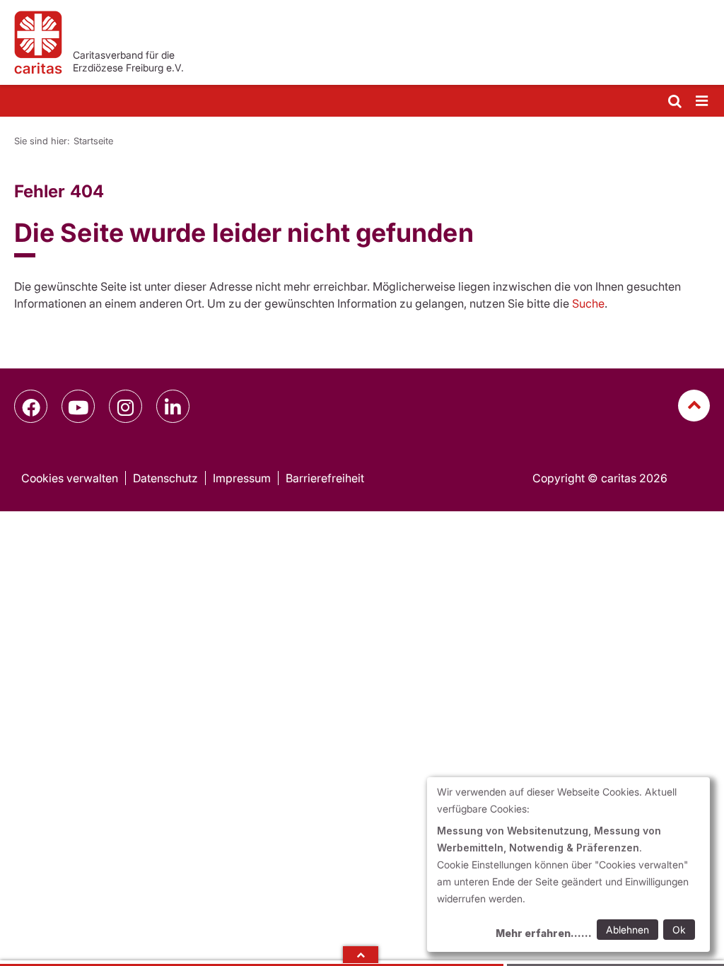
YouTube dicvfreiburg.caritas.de (78, 406)
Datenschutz (165, 478)
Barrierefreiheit (325, 478)
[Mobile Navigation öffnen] (703, 101)
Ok (679, 930)
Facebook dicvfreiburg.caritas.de (30, 406)
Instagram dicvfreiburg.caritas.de (125, 406)
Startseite (93, 140)
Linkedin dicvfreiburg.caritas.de (172, 406)
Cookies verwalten (69, 478)
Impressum (242, 478)
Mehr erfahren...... (544, 933)
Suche (588, 303)
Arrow (360, 954)
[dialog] (568, 864)
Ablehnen (627, 930)
